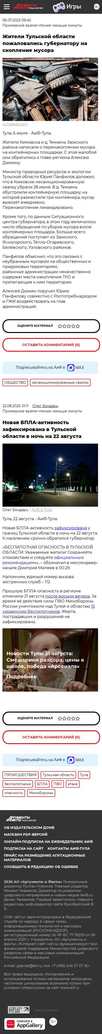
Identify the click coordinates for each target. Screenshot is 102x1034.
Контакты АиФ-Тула (69, 848)
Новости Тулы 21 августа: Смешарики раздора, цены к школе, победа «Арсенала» (45, 659)
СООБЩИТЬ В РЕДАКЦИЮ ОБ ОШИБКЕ (41, 867)
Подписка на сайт (24, 848)
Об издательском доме (29, 827)
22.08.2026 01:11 (15, 406)
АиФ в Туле (41, 510)
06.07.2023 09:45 (16, 20)
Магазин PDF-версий (26, 834)
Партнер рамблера (46, 1010)
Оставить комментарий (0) (51, 345)
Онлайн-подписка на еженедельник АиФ (48, 841)
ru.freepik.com (15, 124)
